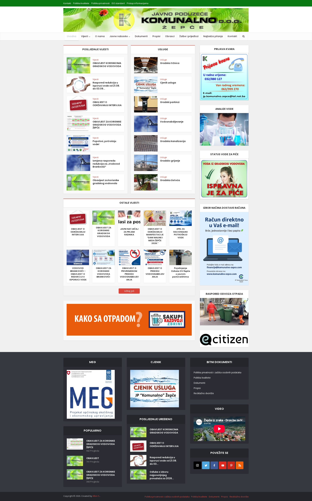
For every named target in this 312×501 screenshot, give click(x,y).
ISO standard (118, 3)
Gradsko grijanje (170, 160)
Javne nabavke (119, 36)
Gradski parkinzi (170, 102)
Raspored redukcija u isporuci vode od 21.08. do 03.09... (106, 85)
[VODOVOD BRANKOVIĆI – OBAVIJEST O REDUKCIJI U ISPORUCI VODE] (78, 257)
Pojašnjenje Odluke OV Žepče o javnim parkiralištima (180, 272)
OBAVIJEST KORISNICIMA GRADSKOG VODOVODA (107, 64)
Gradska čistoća (170, 180)
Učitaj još (129, 290)
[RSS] (239, 465)
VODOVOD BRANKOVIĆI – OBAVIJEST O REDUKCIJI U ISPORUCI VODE (77, 274)
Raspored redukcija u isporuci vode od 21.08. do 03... (163, 461)
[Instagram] (197, 465)
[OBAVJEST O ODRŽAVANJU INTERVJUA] (78, 218)
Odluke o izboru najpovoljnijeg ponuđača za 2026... (162, 475)
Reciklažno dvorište (204, 393)
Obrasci (170, 36)
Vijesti (84, 36)
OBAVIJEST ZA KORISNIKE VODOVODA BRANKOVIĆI (103, 272)
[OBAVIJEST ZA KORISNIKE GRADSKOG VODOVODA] (103, 217)
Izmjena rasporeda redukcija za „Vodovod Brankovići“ (106, 164)
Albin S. (96, 495)
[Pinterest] (231, 465)
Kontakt (67, 3)
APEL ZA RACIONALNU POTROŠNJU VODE (180, 233)
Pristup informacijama (137, 3)
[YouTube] (223, 465)
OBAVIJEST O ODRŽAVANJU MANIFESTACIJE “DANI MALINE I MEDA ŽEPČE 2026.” (154, 236)
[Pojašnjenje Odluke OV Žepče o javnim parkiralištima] (180, 257)
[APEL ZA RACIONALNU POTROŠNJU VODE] (180, 218)
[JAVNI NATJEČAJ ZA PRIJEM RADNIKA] (129, 218)
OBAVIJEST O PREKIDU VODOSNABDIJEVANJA (155, 272)
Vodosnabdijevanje (171, 121)
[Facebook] (214, 465)
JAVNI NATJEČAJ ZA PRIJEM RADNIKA (129, 231)
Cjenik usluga (168, 82)
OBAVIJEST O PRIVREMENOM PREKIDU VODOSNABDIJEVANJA (129, 274)
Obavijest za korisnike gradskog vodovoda (106, 182)
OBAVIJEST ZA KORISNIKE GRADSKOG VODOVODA (103, 232)
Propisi (156, 36)
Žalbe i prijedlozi (188, 36)
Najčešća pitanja (213, 36)
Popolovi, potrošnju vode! (104, 143)
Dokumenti (141, 36)
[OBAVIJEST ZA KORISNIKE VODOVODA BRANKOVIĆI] (103, 257)
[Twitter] (206, 465)
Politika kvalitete (81, 3)
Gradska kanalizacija (173, 141)
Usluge (163, 59)
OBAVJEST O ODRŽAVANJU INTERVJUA (107, 104)
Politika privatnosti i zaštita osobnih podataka (217, 372)
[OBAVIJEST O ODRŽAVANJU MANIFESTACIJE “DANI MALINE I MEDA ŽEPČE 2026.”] (155, 218)
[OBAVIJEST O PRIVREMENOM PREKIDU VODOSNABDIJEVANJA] (129, 257)
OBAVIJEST (92, 458)
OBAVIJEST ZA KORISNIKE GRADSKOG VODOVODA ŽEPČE (107, 124)
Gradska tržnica (169, 63)
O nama (100, 36)
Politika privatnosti (100, 3)
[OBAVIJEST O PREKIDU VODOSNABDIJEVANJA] (155, 257)
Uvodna (71, 36)
